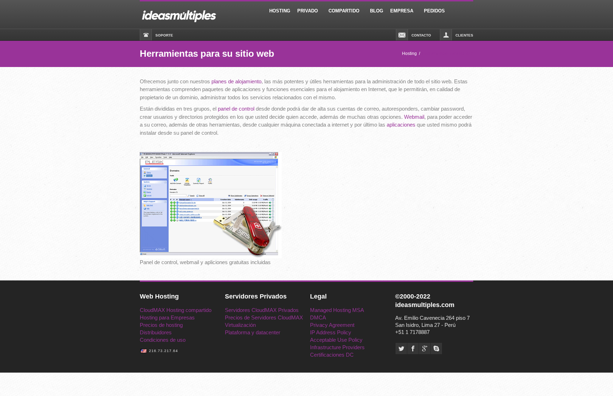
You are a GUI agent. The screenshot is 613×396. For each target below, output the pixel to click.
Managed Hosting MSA (337, 310)
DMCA (318, 317)
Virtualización (240, 325)
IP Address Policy (330, 332)
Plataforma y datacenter (252, 332)
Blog (376, 11)
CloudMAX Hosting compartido (175, 310)
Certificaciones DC (332, 355)
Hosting (279, 11)
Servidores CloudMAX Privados (262, 310)
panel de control (236, 109)
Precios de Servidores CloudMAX (264, 317)
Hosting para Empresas (167, 317)
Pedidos (434, 11)
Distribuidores (156, 332)
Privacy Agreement (332, 325)
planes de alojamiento (236, 81)
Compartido (343, 11)
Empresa (401, 11)
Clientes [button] (464, 35)
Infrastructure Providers (337, 347)
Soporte (164, 35)
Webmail (414, 117)
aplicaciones (401, 125)
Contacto (421, 35)
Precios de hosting (161, 325)
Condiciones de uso (163, 340)
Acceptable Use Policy (336, 340)
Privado (307, 11)
